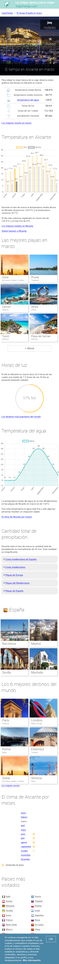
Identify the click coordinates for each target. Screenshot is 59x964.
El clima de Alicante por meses (17, 517)
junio (23, 834)
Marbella (37, 672)
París (5, 720)
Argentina (39, 915)
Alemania (10, 906)
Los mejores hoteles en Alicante (17, 226)
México (9, 929)
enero (23, 813)
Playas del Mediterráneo (17, 583)
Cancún (6, 306)
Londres (36, 720)
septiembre (26, 846)
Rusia (37, 920)
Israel (37, 910)
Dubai (5, 277)
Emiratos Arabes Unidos (13, 781)
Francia (5, 723)
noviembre (25, 855)
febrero (24, 817)
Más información (32, 960)
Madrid (36, 644)
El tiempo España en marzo (29, 13)
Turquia (34, 752)
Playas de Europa (14, 575)
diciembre (25, 859)
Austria (9, 901)
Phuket (35, 277)
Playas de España (14, 591)
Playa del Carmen (41, 336)
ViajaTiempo (7, 13)
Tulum (5, 336)
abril (23, 825)
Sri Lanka (39, 925)
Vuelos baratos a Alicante (14, 231)
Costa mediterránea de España (21, 559)
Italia (4, 752)
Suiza (8, 915)
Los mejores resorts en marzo (16, 123)
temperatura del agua (28, 100)
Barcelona (9, 644)
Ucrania (9, 910)
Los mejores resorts (11, 785)
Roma (6, 749)
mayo (23, 830)
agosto (24, 842)
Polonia (38, 906)
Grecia (38, 896)
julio (23, 838)
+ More (29, 348)
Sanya (34, 306)
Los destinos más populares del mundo (21, 416)
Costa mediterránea (15, 567)
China (37, 929)
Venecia (36, 778)
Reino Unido (36, 723)
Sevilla (6, 672)
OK (51, 939)
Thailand (38, 901)
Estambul (37, 749)
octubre (24, 851)
